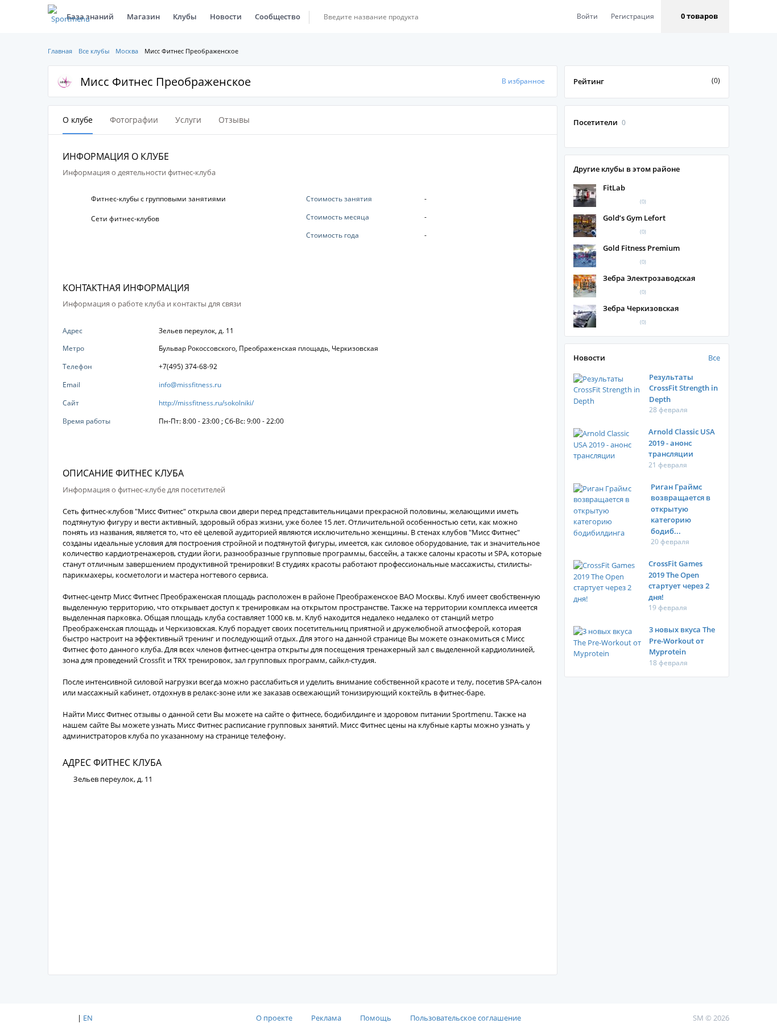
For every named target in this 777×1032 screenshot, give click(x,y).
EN (88, 1018)
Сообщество (277, 16)
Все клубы (93, 51)
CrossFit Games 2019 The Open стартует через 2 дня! (678, 580)
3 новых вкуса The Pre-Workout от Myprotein (682, 640)
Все (714, 358)
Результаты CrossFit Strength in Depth (683, 388)
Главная (60, 51)
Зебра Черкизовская (641, 308)
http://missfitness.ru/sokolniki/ (206, 403)
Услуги (188, 119)
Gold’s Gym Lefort (634, 218)
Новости (226, 16)
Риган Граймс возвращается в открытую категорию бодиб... (680, 509)
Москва (126, 51)
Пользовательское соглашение (465, 1018)
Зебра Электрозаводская (649, 278)
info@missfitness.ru (190, 384)
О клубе (78, 119)
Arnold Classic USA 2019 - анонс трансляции (681, 442)
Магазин (143, 16)
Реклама (326, 1018)
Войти (587, 16)
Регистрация (632, 16)
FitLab (614, 188)
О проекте (274, 1018)
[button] (695, 16)
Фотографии (134, 119)
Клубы (185, 16)
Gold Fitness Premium (641, 248)
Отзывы (234, 119)
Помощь (375, 1018)
